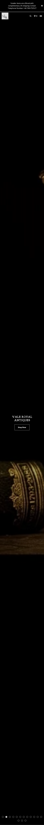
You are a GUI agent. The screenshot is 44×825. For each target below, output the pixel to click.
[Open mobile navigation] (40, 16)
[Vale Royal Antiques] (12, 16)
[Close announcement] (42, 5)
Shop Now (22, 427)
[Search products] (30, 16)
